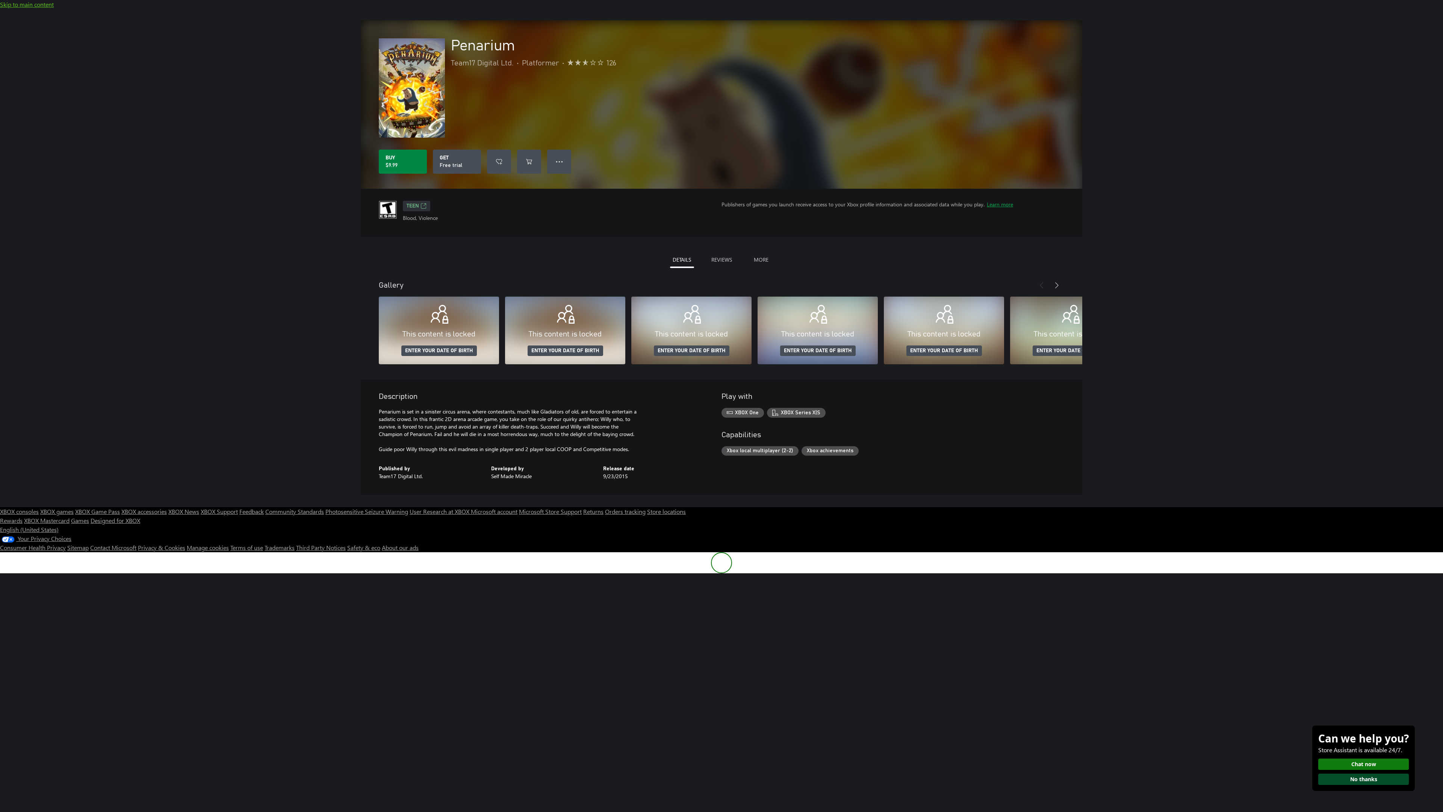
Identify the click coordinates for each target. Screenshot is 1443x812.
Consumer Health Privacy (33, 547)
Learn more (1000, 204)
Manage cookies (208, 547)
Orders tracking (625, 511)
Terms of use (246, 547)
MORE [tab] (761, 259)
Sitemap (78, 547)
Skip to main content (27, 4)
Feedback (251, 511)
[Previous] (1041, 285)
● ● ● (559, 161)
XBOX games (57, 511)
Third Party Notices (321, 547)
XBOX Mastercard (47, 520)
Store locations (666, 511)
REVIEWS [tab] (721, 259)
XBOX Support (219, 511)
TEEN (413, 206)
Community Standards (294, 511)
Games (80, 520)
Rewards (11, 520)
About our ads (400, 547)
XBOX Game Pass (97, 511)
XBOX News (183, 511)
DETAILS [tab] (682, 259)
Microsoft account (494, 511)
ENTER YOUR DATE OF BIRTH (439, 350)
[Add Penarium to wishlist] (499, 162)
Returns (593, 511)
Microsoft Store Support (550, 511)
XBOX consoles (19, 511)
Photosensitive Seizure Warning (366, 511)
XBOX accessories (144, 511)
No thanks (1363, 779)
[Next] (1056, 285)
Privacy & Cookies (161, 547)
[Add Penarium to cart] (529, 162)
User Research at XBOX (440, 511)
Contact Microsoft (113, 547)
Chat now (1363, 764)
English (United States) (29, 529)
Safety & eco (363, 547)
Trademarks (280, 547)
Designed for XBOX (115, 520)
